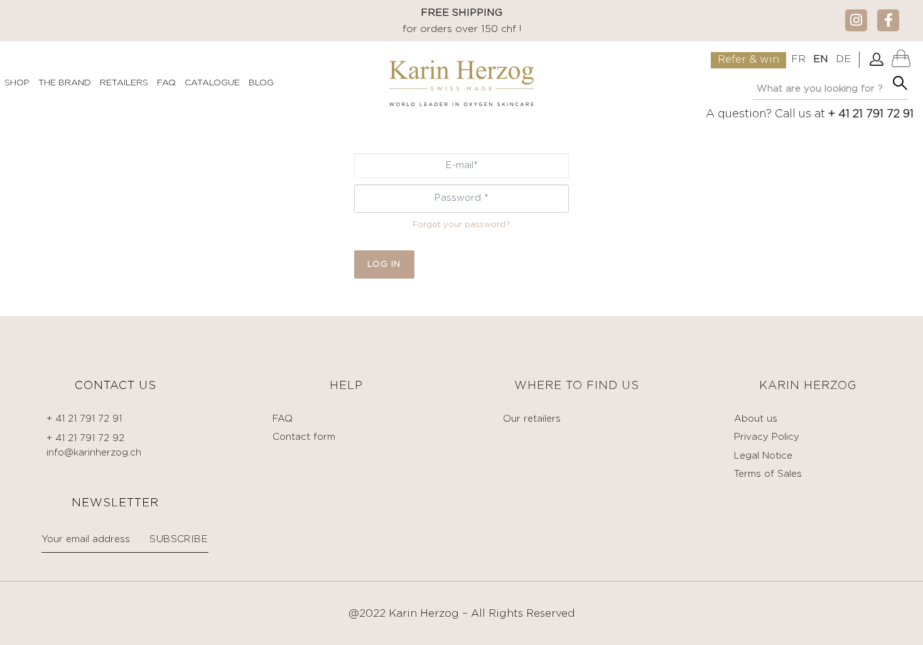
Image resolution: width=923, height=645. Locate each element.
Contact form (304, 437)
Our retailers (532, 419)
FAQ (166, 83)
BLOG (261, 83)
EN (820, 59)
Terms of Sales (768, 474)
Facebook (888, 19)
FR (798, 59)
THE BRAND (64, 83)
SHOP (17, 83)
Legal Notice (763, 456)
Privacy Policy (766, 437)
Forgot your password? (461, 224)
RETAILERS (124, 83)
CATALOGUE (212, 83)
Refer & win (748, 60)
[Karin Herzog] (461, 83)
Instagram (856, 19)
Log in (384, 264)
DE (843, 59)
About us (755, 419)
